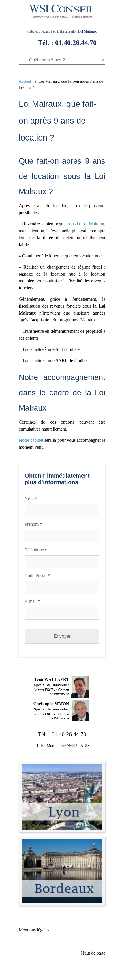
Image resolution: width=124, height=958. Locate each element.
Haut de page (93, 952)
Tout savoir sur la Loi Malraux (62, 12)
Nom (31, 498)
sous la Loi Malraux (85, 223)
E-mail (32, 601)
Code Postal (37, 575)
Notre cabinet (31, 440)
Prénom (33, 524)
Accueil (25, 81)
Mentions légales (34, 929)
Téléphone (36, 549)
